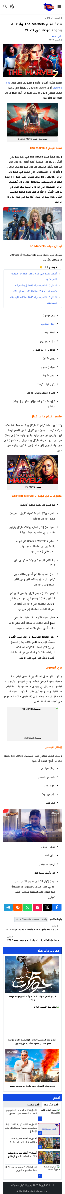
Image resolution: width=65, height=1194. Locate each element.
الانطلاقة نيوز (48, 1185)
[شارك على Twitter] (47, 907)
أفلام (47, 18)
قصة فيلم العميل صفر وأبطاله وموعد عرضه (32, 1086)
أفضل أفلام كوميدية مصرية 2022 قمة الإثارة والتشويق (21, 1169)
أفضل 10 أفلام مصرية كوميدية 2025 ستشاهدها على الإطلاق (22, 1154)
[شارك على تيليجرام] (8, 907)
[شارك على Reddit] (18, 907)
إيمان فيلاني (48, 324)
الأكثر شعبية (33, 1105)
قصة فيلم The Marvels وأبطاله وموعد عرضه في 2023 (36, 27)
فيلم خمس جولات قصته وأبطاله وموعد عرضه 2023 (32, 998)
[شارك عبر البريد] (37, 907)
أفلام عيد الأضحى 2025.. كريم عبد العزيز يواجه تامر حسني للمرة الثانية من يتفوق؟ (32, 1042)
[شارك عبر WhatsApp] (28, 907)
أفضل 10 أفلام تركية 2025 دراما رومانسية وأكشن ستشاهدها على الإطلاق (21, 1128)
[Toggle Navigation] (60, 7)
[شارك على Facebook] (57, 907)
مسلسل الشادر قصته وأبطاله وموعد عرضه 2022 (33, 938)
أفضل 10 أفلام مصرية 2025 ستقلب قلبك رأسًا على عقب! (23, 1140)
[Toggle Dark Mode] (12, 7)
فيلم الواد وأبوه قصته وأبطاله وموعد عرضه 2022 (31, 928)
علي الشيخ (57, 36)
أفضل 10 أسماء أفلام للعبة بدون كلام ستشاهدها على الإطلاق (21, 1112)
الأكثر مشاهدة (51, 1105)
